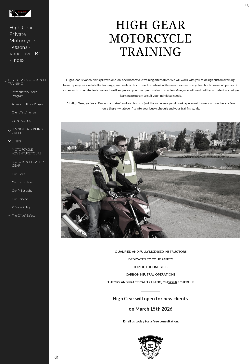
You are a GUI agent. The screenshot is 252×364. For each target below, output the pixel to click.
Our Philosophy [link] (22, 190)
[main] (150, 38)
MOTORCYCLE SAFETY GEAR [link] (28, 163)
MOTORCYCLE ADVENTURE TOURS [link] (26, 151)
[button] (247, 5)
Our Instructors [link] (22, 182)
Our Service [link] (20, 199)
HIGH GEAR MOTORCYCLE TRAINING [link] (27, 81)
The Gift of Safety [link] (23, 215)
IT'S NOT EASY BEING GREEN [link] (27, 131)
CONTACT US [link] (21, 121)
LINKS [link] (16, 141)
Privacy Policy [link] (21, 207)
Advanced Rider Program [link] (28, 104)
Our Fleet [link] (18, 174)
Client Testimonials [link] (24, 112)
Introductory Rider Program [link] (24, 93)
